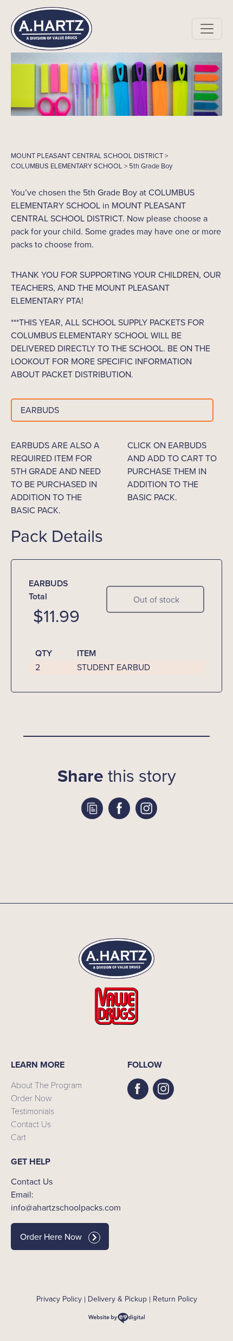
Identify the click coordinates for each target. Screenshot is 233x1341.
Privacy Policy (59, 1299)
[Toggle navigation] (207, 29)
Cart (18, 1136)
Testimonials (32, 1110)
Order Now (31, 1097)
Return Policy (175, 1299)
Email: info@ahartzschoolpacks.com (58, 1201)
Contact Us (31, 1123)
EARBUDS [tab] (40, 410)
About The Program (46, 1084)
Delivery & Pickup (117, 1299)
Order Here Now (51, 1237)
